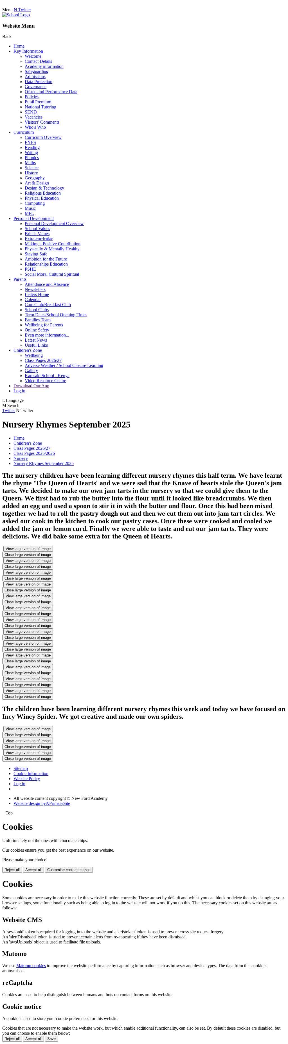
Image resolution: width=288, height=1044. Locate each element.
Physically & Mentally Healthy (52, 248)
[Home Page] (16, 14)
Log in (19, 390)
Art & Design (37, 183)
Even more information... (47, 335)
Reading (32, 147)
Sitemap (21, 768)
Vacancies (33, 117)
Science (32, 167)
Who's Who (35, 127)
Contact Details (38, 61)
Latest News (36, 340)
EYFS (30, 142)
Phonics (32, 157)
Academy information (44, 66)
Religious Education (43, 193)
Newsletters (35, 289)
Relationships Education (46, 264)
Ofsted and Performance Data (51, 91)
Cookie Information (31, 773)
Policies (32, 96)
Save (51, 1039)
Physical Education (42, 198)
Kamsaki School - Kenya (47, 375)
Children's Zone (28, 350)
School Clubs (37, 309)
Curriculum (24, 132)
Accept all (33, 870)
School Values (37, 228)
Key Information (28, 51)
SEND (31, 112)
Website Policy (27, 778)
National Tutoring (40, 106)
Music (30, 208)
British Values (37, 233)
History (31, 172)
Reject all (12, 870)
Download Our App (31, 385)
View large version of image (28, 549)
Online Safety (37, 330)
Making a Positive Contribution (52, 243)
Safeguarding (36, 71)
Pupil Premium (38, 101)
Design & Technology (44, 188)
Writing (31, 152)
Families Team (38, 319)
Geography (35, 177)
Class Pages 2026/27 (43, 360)
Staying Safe (36, 253)
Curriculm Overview (43, 137)
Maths (30, 162)
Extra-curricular (39, 238)
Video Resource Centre (45, 380)
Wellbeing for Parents (44, 324)
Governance (35, 86)
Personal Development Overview (54, 223)
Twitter (8, 410)
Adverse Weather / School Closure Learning (64, 365)
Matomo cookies (31, 965)
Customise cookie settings (69, 870)
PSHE (30, 269)
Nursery (21, 458)
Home (19, 46)
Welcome (33, 56)
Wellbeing (34, 355)
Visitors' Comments (42, 122)
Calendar (33, 299)
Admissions (35, 76)
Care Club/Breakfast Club (48, 304)
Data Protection (38, 81)
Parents (20, 279)
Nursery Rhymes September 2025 (44, 463)
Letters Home (37, 294)
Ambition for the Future (46, 259)
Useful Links (36, 345)
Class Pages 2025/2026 (34, 453)
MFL (29, 213)
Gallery (31, 370)
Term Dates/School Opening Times (56, 314)
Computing (35, 203)
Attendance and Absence (47, 284)
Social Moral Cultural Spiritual (52, 274)
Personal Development (34, 218)
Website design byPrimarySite (42, 803)
